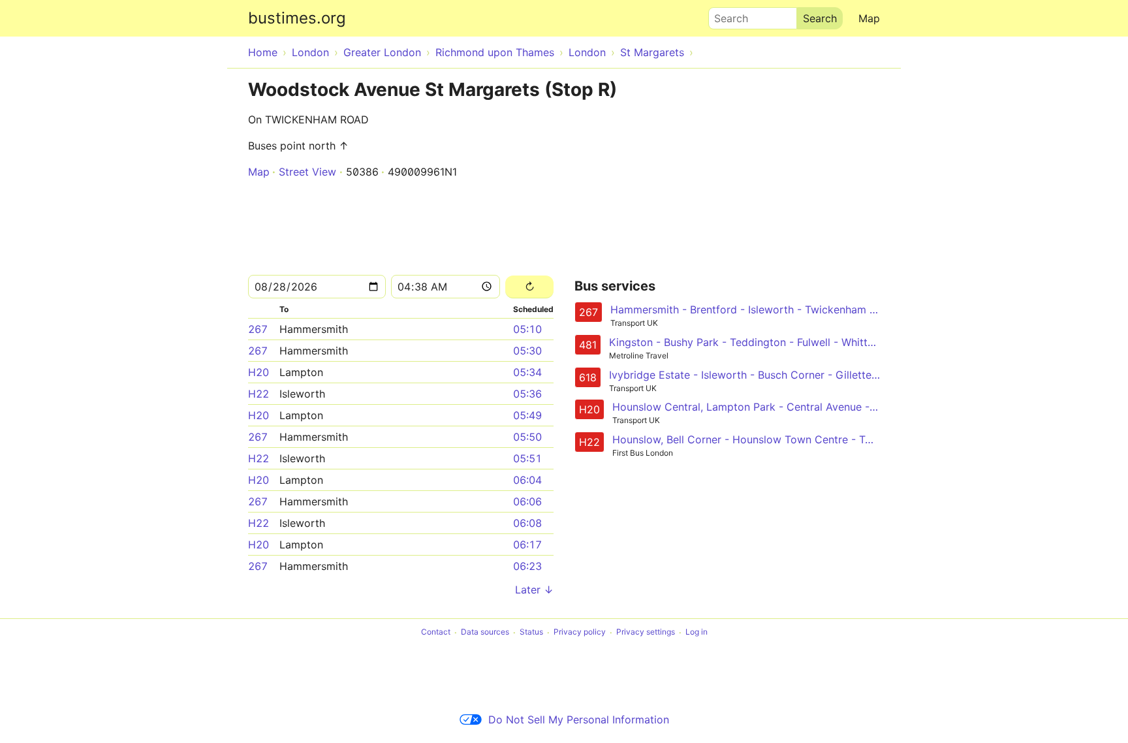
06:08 (527, 523)
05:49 (527, 415)
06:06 (527, 501)
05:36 (527, 393)
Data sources (485, 632)
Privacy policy (580, 632)
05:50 (527, 436)
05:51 (527, 458)
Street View (307, 171)
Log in (696, 632)
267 (258, 329)
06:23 (527, 566)
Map (869, 18)
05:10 (527, 329)
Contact (435, 632)
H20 (258, 372)
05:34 (527, 372)
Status (531, 632)
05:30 (527, 350)
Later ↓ (534, 589)
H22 (258, 393)
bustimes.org (297, 17)
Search (725, 15)
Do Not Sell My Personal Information (578, 719)
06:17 (527, 544)
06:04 (527, 479)
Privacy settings (645, 632)
